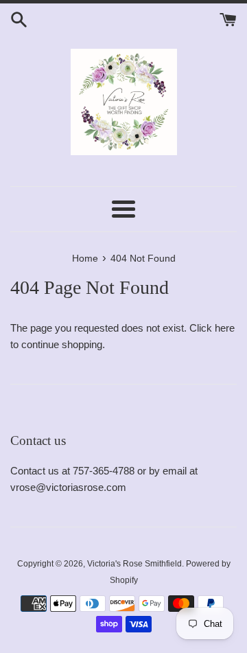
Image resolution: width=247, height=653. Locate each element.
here (225, 328)
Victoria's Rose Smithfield (134, 564)
